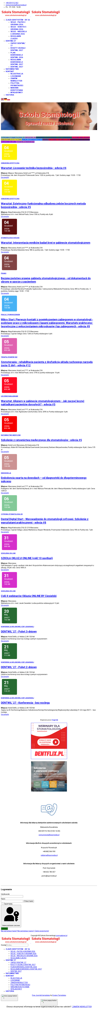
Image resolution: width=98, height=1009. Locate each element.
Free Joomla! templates (41, 995)
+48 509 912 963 (12, 3)
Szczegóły (5, 177)
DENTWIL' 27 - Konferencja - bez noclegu (25, 702)
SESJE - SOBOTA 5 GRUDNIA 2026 (18, 28)
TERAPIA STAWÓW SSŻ (25, 142)
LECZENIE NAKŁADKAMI (81, 137)
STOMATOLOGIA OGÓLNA (80, 140)
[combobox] (17, 945)
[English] (2, 99)
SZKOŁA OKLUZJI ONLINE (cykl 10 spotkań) (27, 558)
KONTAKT (10, 71)
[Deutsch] (5, 99)
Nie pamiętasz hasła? (9, 931)
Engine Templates (59, 995)
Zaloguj (4, 928)
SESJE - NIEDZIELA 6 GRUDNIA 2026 (19, 32)
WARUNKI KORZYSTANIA (17, 89)
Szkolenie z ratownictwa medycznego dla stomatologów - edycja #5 (41, 440)
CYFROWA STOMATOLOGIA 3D (13, 137)
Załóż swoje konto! (42, 931)
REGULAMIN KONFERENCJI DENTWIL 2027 (17, 62)
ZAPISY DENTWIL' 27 (18, 962)
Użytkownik (5, 894)
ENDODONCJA (30, 137)
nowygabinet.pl (61, 935)
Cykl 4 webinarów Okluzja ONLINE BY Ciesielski (29, 595)
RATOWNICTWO (12, 69)
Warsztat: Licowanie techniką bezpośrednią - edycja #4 (33, 167)
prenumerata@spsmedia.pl (16, 5)
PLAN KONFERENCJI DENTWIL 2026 (17, 55)
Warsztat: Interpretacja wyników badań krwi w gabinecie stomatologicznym (45, 242)
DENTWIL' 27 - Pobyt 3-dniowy (19, 631)
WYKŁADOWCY (17, 92)
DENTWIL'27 (11, 41)
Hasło (3, 899)
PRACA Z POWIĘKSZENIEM (32, 140)
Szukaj (3, 945)
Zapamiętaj (8, 904)
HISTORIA (10, 95)
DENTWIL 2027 (17, 67)
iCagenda (55, 720)
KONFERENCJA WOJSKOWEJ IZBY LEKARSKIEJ (54, 137)
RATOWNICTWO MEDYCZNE (59, 140)
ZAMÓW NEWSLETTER (16, 79)
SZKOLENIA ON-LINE (8, 142)
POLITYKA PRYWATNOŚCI (17, 84)
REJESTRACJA (17, 74)
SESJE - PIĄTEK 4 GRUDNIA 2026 (18, 23)
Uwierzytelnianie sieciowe (11, 925)
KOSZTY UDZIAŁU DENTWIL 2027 (18, 49)
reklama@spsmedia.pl (49, 855)
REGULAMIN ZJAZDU (16, 37)
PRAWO (45, 140)
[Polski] (8, 99)
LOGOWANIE (16, 76)
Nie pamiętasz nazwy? (26, 931)
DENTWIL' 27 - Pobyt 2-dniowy (19, 667)
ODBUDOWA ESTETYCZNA (11, 140)
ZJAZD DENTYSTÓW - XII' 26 (18, 20)
